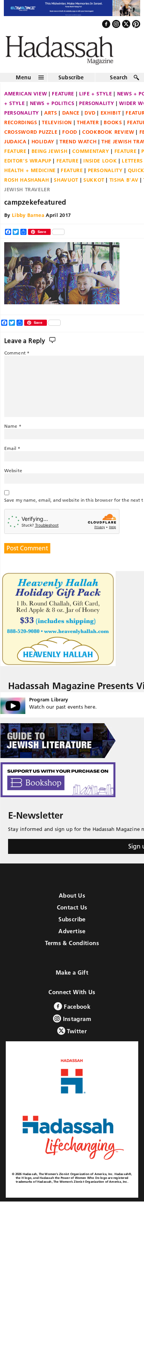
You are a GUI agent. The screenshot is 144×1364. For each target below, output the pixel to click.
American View (25, 100)
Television (57, 129)
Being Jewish (49, 157)
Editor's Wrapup (27, 167)
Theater (88, 129)
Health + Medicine (30, 177)
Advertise (71, 938)
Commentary (90, 157)
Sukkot (93, 186)
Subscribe (71, 83)
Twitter (76, 1038)
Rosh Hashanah (26, 186)
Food (69, 138)
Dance (70, 119)
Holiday (43, 148)
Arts (50, 119)
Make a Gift (72, 979)
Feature (63, 100)
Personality (96, 110)
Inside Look (100, 167)
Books (113, 129)
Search (118, 83)
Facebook (76, 1013)
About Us (72, 902)
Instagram (76, 1025)
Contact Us (72, 914)
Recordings (20, 129)
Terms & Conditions (72, 950)
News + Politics (52, 110)
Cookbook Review (108, 138)
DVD (90, 119)
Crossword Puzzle (30, 138)
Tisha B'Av (124, 186)
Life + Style (95, 100)
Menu (23, 83)
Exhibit (111, 119)
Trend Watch (78, 148)
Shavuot (66, 186)
